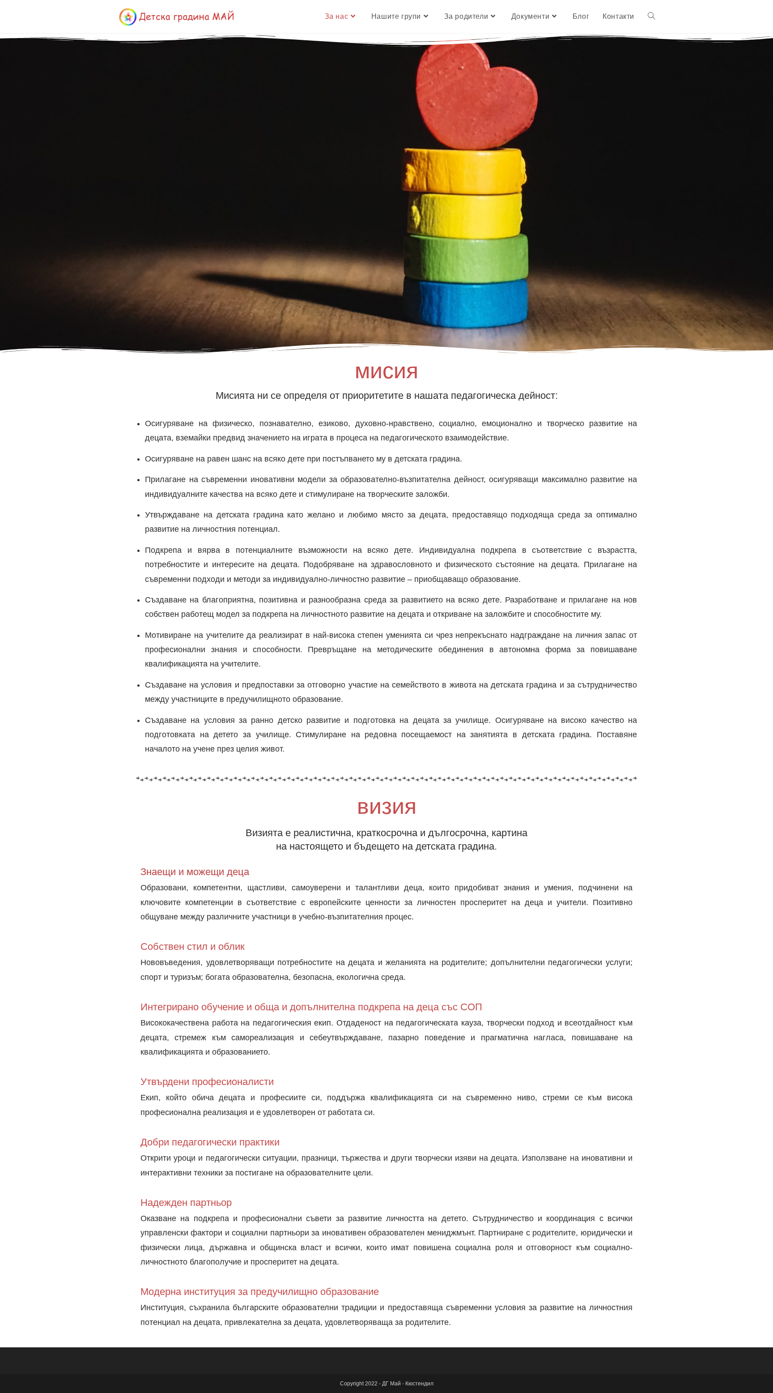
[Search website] (651, 16)
